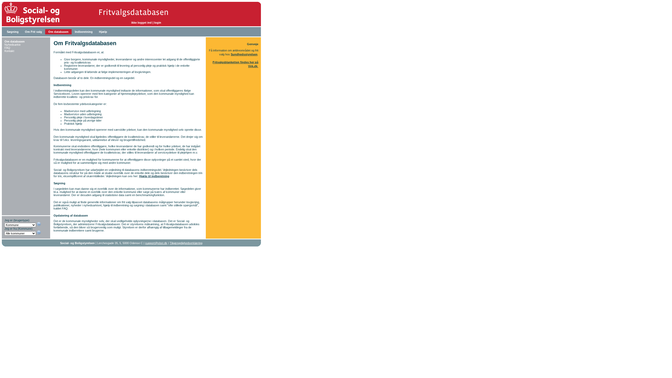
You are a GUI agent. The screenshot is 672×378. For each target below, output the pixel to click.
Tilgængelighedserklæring (186, 243)
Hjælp (103, 31)
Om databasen (58, 31)
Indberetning (84, 31)
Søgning (13, 31)
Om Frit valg (33, 31)
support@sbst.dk (156, 243)
